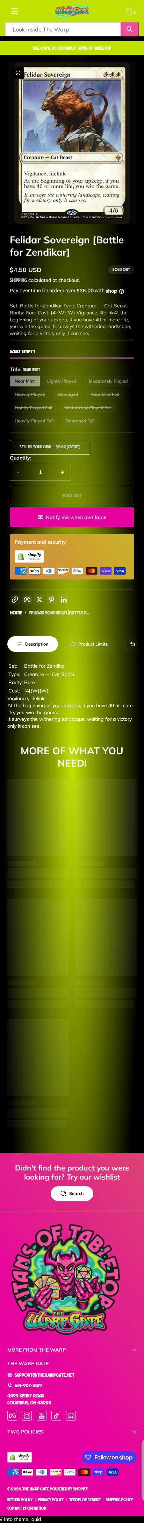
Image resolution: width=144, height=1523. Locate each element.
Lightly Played (62, 381)
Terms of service (85, 1499)
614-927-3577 (28, 1385)
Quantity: (20, 458)
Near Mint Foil (105, 394)
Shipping (18, 280)
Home (16, 612)
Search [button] (76, 1193)
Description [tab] (36, 644)
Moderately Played (108, 381)
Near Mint (25, 381)
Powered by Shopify (69, 1489)
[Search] (130, 29)
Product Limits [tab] (93, 644)
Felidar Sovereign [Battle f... (59, 612)
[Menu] (14, 11)
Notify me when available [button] (76, 517)
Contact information (26, 1508)
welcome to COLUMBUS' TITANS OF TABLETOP (72, 48)
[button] (129, 11)
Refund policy (20, 1499)
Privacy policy (51, 1499)
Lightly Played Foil (33, 407)
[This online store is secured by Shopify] (29, 561)
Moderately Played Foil (87, 407)
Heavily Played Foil (34, 421)
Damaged (68, 394)
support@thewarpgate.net (44, 1375)
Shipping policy (119, 1499)
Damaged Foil (80, 421)
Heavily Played (30, 394)
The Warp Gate (35, 1489)
